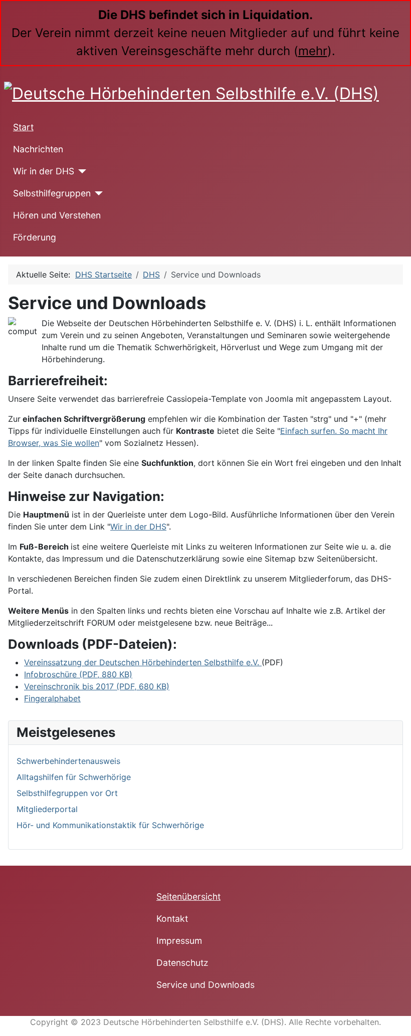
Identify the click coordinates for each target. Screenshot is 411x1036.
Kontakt (172, 918)
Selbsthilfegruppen (52, 193)
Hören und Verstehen (57, 215)
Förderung (34, 237)
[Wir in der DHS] (80, 171)
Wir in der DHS (43, 171)
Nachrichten (38, 149)
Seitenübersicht (188, 896)
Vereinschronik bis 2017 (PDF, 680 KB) (96, 686)
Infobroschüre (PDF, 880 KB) (78, 674)
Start (23, 127)
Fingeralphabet (52, 698)
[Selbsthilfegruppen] (97, 193)
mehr (312, 51)
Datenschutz (182, 962)
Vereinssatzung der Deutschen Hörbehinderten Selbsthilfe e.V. (143, 662)
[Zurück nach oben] (398, 1023)
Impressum (179, 940)
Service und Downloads (205, 984)
